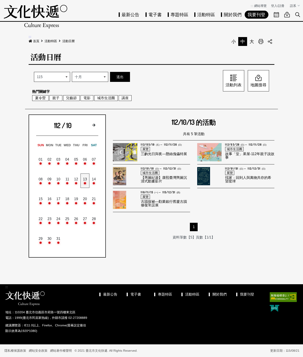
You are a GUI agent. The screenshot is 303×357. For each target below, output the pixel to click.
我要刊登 (256, 14)
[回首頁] (35, 16)
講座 (125, 98)
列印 (260, 41)
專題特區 (179, 14)
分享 (270, 41)
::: (252, 6)
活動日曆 (68, 41)
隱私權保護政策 (15, 350)
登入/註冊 (277, 6)
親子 (55, 98)
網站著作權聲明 (61, 350)
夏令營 (40, 98)
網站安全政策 (38, 350)
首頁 (36, 41)
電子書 (155, 14)
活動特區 (206, 14)
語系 (293, 6)
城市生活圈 (106, 98)
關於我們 (233, 14)
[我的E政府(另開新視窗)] (274, 309)
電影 (87, 98)
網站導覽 (260, 6)
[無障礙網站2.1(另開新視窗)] (283, 297)
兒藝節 (71, 98)
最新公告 (130, 14)
